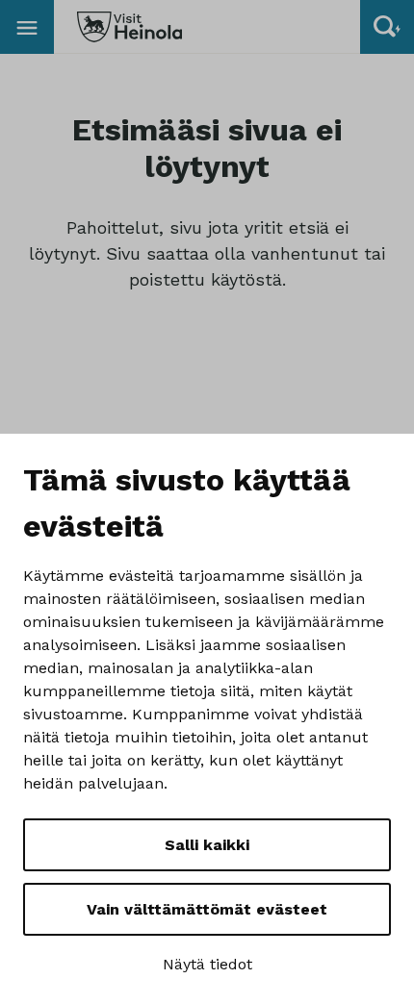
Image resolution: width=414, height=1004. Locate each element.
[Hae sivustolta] (387, 27)
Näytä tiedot (207, 964)
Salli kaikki (207, 845)
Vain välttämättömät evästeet (207, 909)
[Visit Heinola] (129, 27)
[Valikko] (27, 27)
